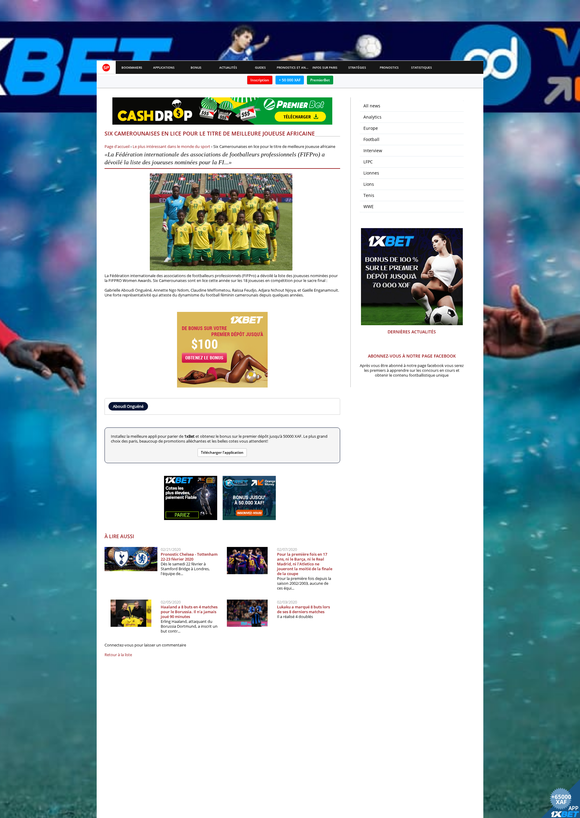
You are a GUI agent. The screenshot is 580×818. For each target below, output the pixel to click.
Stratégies (357, 67)
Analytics (372, 117)
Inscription (259, 80)
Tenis (368, 195)
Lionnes (371, 173)
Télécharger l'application (222, 452)
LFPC (368, 162)
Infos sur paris (324, 67)
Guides (260, 67)
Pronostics (389, 67)
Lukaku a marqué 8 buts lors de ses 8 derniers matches (303, 609)
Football (371, 139)
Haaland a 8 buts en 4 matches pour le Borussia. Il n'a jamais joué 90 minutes (189, 611)
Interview (372, 150)
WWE (368, 206)
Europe (370, 128)
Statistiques (421, 67)
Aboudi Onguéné (128, 406)
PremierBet (320, 80)
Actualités (228, 67)
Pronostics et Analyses (293, 67)
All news (371, 106)
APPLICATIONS (164, 67)
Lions (368, 184)
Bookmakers (131, 67)
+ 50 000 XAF (290, 80)
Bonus (196, 67)
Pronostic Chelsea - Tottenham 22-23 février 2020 (189, 556)
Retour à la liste (118, 654)
